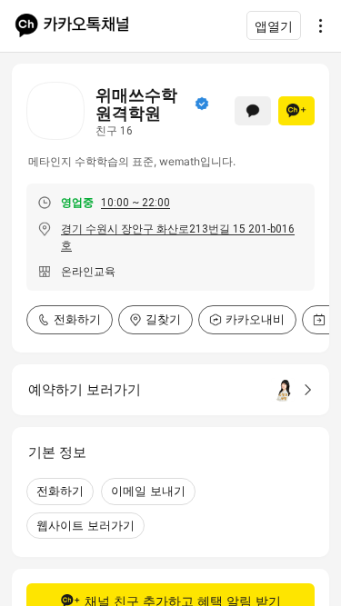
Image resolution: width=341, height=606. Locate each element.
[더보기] (315, 25)
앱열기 (274, 26)
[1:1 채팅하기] (253, 110)
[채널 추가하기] (296, 110)
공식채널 (202, 103)
